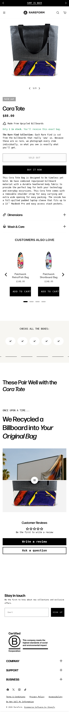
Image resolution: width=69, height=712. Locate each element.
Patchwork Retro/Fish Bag (20, 276)
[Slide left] (30, 88)
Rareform (18, 707)
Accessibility (55, 697)
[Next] (62, 274)
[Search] (57, 12)
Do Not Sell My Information (20, 702)
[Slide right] (39, 88)
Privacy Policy (37, 697)
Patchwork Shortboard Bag (49, 276)
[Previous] (6, 274)
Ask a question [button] (34, 550)
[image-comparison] (34, 480)
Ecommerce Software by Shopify (39, 707)
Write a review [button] (34, 541)
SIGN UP (58, 612)
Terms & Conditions (15, 697)
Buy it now (34, 170)
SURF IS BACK (34, 3)
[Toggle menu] (4, 12)
